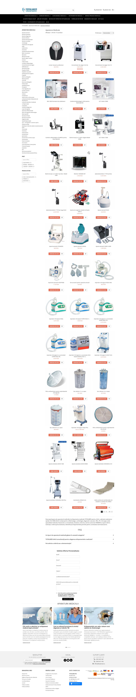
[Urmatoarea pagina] (112, 512)
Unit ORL (24, 80)
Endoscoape (25, 83)
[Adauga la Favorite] (62, 72)
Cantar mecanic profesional (56, 65)
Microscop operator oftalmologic (59, 19)
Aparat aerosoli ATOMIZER (56, 246)
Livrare (23, 683)
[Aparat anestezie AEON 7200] (56, 451)
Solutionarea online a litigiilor (52, 688)
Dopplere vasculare (26, 72)
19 (109, 511)
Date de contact (25, 675)
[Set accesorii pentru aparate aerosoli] (80, 270)
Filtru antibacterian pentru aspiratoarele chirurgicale (56, 392)
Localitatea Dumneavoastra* (63, 576)
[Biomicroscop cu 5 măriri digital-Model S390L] (80, 125)
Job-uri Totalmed (42, 19)
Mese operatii (25, 114)
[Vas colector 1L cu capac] (80, 379)
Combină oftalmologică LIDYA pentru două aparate (79, 102)
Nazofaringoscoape (26, 121)
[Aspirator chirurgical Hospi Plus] (80, 415)
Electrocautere (25, 78)
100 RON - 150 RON (27, 166)
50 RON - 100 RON (27, 164)
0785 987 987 (100, 659)
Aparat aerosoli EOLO (103, 210)
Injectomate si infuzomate (28, 97)
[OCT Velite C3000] (103, 89)
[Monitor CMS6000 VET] (80, 161)
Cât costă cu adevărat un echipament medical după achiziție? (35, 627)
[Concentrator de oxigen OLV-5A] (80, 51)
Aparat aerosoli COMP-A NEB (103, 246)
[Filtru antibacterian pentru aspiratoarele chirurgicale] (56, 379)
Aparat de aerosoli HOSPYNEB (56, 282)
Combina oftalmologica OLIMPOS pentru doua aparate (56, 138)
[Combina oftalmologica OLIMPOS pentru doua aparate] (56, 125)
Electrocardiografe (26, 77)
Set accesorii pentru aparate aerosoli (79, 282)
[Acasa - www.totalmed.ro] (30, 10)
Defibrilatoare (25, 66)
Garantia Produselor (50, 681)
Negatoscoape (25, 119)
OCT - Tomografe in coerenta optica (30, 122)
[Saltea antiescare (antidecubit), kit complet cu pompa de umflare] (103, 487)
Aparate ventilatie (26, 41)
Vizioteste (24, 148)
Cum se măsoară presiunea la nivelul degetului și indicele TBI (65, 627)
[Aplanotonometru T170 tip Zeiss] (103, 161)
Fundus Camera (25, 90)
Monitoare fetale (26, 115)
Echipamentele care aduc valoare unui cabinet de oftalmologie (97, 627)
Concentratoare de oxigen (28, 65)
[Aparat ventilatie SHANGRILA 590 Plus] (56, 487)
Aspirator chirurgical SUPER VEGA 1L (79, 319)
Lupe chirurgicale (26, 109)
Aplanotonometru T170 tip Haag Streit (56, 210)
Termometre (25, 139)
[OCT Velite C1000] (103, 125)
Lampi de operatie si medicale (29, 102)
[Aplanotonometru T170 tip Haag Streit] (56, 197)
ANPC (47, 686)
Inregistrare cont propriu (51, 673)
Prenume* (58, 565)
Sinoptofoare (25, 134)
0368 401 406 (100, 661)
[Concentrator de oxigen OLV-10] (103, 51)
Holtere (24, 94)
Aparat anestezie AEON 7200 (56, 464)
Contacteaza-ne (76, 683)
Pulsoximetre (25, 132)
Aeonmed (25, 180)
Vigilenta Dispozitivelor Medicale (29, 677)
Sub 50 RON (26, 162)
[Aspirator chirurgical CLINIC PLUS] (103, 342)
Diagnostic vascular (90, 19)
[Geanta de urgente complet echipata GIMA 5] (80, 197)
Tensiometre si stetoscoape (28, 137)
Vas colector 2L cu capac (103, 391)
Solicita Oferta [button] (68, 599)
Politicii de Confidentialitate (65, 595)
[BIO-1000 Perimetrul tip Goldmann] (56, 88)
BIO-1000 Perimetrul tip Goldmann (56, 101)
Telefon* (58, 571)
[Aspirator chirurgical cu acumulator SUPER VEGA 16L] (103, 306)
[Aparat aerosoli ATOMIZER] (56, 234)
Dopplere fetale (25, 70)
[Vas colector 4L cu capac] (56, 415)
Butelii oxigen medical (27, 58)
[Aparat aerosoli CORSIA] (80, 234)
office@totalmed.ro (99, 664)
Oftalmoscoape (25, 124)
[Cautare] (73, 10)
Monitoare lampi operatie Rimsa (29, 153)
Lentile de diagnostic (27, 107)
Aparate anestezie (26, 34)
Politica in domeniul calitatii (52, 683)
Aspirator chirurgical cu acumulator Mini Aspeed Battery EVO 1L (80, 355)
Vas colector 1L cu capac (79, 391)
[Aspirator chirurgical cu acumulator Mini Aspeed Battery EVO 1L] (80, 342)
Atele (23, 46)
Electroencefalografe (26, 82)
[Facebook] (65, 660)
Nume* (58, 560)
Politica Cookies (25, 684)
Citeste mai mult (26, 642)
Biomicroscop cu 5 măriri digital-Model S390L (80, 138)
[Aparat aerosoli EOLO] (103, 197)
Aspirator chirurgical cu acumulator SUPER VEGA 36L (56, 355)
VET (23, 149)
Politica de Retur (26, 686)
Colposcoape (25, 61)
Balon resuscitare (26, 53)
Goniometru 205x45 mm (79, 500)
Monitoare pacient (26, 117)
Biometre (24, 55)
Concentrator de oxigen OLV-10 (103, 65)
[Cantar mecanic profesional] (56, 51)
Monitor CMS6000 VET (80, 174)
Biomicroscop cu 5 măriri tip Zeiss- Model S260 (56, 174)
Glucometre (24, 92)
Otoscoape (24, 129)
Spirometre (24, 136)
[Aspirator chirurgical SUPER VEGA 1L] (80, 306)
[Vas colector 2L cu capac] (103, 379)
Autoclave (24, 49)
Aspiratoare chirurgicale (27, 44)
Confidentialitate (26, 681)
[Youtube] (68, 660)
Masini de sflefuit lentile (27, 110)
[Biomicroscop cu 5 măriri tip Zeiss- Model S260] (56, 161)
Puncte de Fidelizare (50, 679)
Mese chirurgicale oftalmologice (29, 112)
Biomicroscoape (25, 56)
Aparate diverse (25, 38)
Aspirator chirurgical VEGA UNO (103, 282)
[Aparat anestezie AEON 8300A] (80, 451)
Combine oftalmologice (27, 63)
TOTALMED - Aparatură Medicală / (31, 25)
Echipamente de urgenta (27, 73)
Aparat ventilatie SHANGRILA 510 (103, 464)
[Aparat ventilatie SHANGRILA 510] (103, 451)
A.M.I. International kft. (28, 177)
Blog (47, 22)
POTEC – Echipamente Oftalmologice (34, 22)
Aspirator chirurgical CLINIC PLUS (103, 355)
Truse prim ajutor (26, 146)
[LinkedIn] (71, 660)
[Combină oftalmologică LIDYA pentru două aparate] (80, 88)
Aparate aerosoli (26, 32)
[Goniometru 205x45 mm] (80, 487)
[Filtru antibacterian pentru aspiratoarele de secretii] (103, 415)
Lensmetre (24, 105)
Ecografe (24, 75)
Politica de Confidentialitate (39, 663)
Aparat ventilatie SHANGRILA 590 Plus (56, 500)
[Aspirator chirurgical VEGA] (56, 306)
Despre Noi (24, 673)
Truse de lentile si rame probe (29, 144)
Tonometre (24, 142)
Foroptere (24, 87)
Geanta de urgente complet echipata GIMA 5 (79, 210)
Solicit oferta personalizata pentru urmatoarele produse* (67, 583)
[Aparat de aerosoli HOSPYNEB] (56, 270)
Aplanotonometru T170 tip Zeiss (103, 174)
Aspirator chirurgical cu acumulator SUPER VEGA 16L (103, 319)
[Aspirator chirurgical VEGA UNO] (103, 270)
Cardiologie (24, 43)
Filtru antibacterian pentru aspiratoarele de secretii (103, 428)
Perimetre (24, 131)
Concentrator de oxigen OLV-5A (80, 65)
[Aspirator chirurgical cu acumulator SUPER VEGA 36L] (56, 342)
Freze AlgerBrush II (26, 89)
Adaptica (25, 178)
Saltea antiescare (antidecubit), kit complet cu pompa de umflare (103, 500)
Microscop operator (26, 151)
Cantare (24, 60)
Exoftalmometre (26, 85)
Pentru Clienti (50, 670)
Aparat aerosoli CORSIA (80, 246)
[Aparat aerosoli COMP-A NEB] (103, 234)
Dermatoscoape (25, 68)
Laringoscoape (25, 104)
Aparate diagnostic (26, 36)
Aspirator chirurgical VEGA (56, 319)
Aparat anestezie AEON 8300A (80, 464)
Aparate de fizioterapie (27, 39)
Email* (57, 554)
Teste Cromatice (26, 141)
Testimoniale (49, 675)
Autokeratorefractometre (28, 51)
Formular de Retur (77, 19)
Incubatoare (25, 95)
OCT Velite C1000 (103, 137)
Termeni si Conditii (26, 679)
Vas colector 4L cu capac (56, 427)
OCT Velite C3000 (103, 101)
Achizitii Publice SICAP (29, 19)
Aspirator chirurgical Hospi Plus (79, 427)
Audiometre (25, 48)
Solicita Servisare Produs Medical (53, 684)
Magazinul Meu (27, 670)
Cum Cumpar (49, 677)
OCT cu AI (100, 19)
